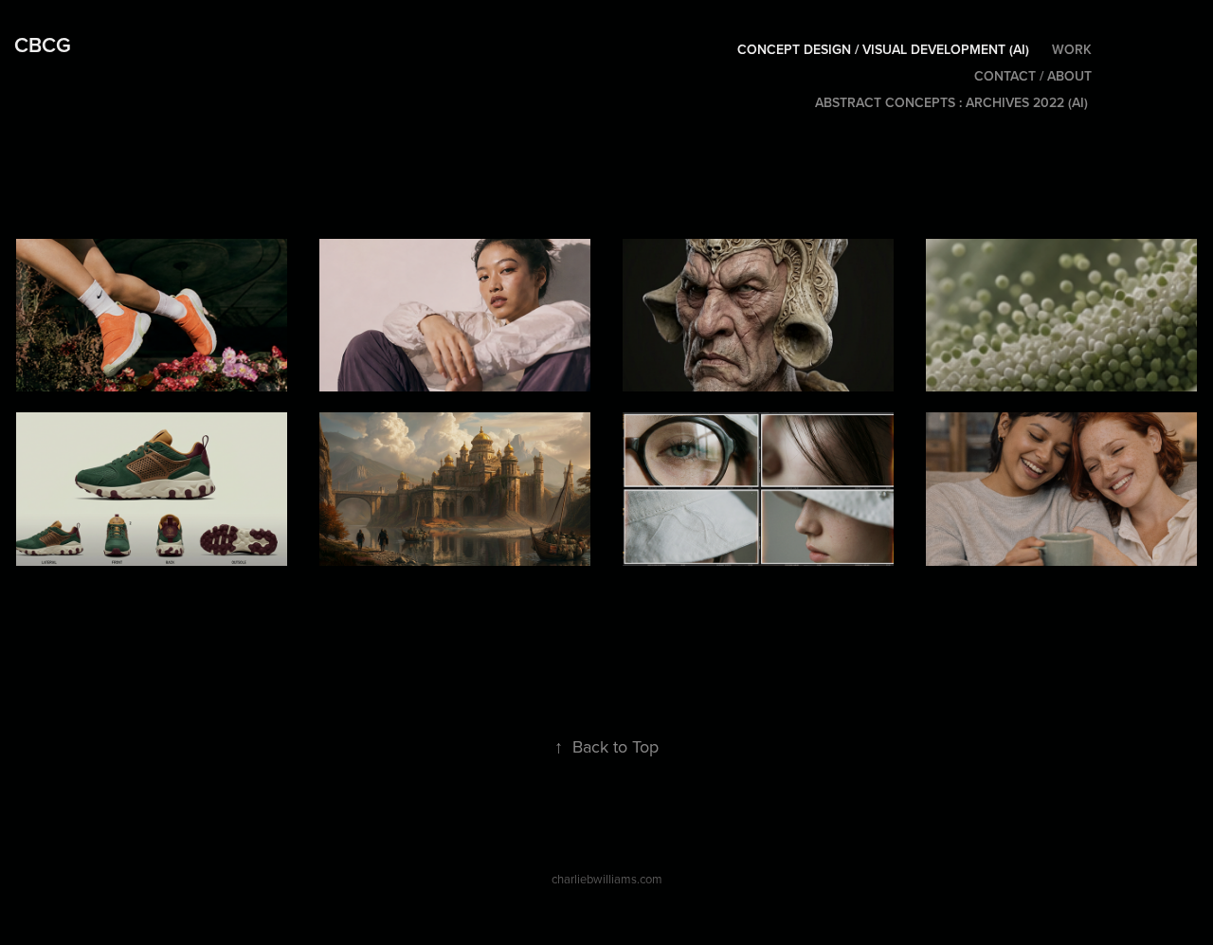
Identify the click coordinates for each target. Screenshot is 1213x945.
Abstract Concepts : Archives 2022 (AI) (951, 102)
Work (1072, 49)
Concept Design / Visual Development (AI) (883, 49)
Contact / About (1033, 75)
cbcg (42, 44)
